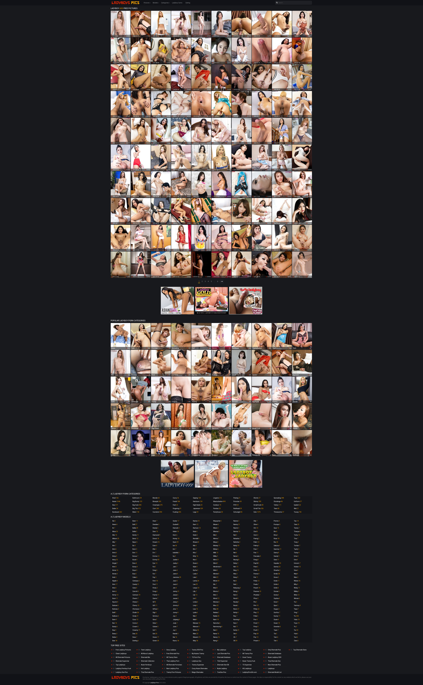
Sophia (277, 598)
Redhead (237, 508)
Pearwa (257, 591)
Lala (195, 577)
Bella (135, 528)
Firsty (155, 588)
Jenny (176, 591)
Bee (114, 641)
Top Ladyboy (246, 650)
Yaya (296, 609)
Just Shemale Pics (223, 653)
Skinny (257, 501)
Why (296, 584)
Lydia (195, 612)
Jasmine (177, 577)
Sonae (276, 591)
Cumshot (157, 512)
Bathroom (137, 498)
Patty (256, 581)
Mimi (216, 560)
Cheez (135, 602)
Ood (256, 531)
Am (114, 545)
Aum (115, 598)
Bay (114, 630)
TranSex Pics (221, 672)
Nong (235, 591)
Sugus (276, 609)
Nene (235, 556)
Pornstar (237, 501)
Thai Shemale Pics (147, 672)
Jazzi (175, 584)
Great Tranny (246, 657)
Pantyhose (218, 512)
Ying (296, 612)
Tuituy (296, 552)
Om (256, 528)
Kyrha (195, 570)
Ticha (297, 535)
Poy (256, 637)
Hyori (175, 542)
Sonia (276, 595)
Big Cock (137, 505)
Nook (235, 605)
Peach (257, 588)
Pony (256, 626)
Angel (115, 563)
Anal (115, 498)
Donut (156, 538)
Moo (215, 605)
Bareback (117, 512)
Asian (116, 501)
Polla (256, 616)
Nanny (236, 524)
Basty (115, 626)
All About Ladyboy (147, 653)
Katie (195, 535)
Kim (195, 549)
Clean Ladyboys (121, 653)
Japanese (198, 508)
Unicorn (297, 563)
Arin (114, 584)
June (175, 626)
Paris (256, 570)
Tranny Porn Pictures (173, 672)
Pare (256, 567)
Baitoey (115, 609)
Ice (175, 545)
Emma (156, 556)
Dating (188, 3)
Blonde (156, 498)
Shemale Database (223, 657)
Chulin (136, 612)
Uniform (298, 501)
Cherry (136, 605)
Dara (135, 637)
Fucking (177, 512)
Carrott (136, 591)
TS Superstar (247, 665)
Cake (135, 577)
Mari (195, 633)
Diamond (156, 535)
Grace (156, 637)
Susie (276, 619)
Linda (195, 602)
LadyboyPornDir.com (249, 672)
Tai (275, 633)
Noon (236, 609)
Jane (175, 570)
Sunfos (277, 612)
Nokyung (237, 588)
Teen (276, 508)
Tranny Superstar (198, 665)
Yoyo (297, 623)
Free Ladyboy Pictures (123, 650)
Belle (135, 531)
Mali (195, 619)
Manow (196, 626)
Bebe (114, 637)
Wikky (296, 591)
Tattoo (277, 505)
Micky (215, 549)
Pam (256, 549)
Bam (114, 619)
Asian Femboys (146, 665)
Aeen (114, 524)
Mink (215, 570)
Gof (154, 630)
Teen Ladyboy (146, 650)
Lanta (196, 581)
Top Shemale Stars (300, 650)
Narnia (236, 531)
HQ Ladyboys (246, 668)
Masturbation (219, 501)
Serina (277, 567)
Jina (175, 609)
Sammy (277, 549)
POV (236, 505)
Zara (296, 641)
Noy (235, 616)
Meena (216, 531)
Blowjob (157, 501)
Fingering (177, 508)
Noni (235, 595)
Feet (175, 505)
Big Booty (137, 501)
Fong (155, 591)
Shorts (257, 498)
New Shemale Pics (274, 665)
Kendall (196, 538)
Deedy (155, 528)
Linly (195, 605)
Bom (135, 549)
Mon (215, 595)
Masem (196, 637)
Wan (296, 577)
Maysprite (217, 521)
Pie (255, 602)
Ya (295, 602)
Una (296, 560)
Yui (296, 630)
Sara (276, 560)
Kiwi (195, 560)
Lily (195, 595)
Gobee (155, 626)
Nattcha (236, 542)
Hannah (176, 528)
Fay (154, 577)
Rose (276, 538)
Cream (135, 626)
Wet (296, 508)
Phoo (256, 598)
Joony (175, 612)
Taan (276, 630)
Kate (195, 531)
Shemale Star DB (223, 665)
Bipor (135, 542)
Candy (136, 584)
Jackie (176, 560)
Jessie (176, 598)
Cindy (135, 616)
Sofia (276, 584)
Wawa (297, 581)
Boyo (135, 570)
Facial (176, 501)
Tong (296, 542)
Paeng (256, 538)
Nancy (216, 637)
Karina (196, 521)
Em (154, 552)
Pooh (256, 630)
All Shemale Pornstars (174, 665)
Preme (277, 521)
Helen (176, 531)
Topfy (296, 549)
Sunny (277, 616)
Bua (134, 574)
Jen (175, 588)
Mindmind (217, 567)
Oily (255, 521)
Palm (256, 542)
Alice (115, 531)
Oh (235, 637)
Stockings (278, 501)
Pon (256, 619)
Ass (115, 505)
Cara (135, 588)
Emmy (156, 560)
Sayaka (277, 563)
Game (155, 598)
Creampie (157, 505)
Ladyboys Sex (196, 661)
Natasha (236, 538)
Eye (155, 563)
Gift (155, 605)
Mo (215, 584)
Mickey (216, 545)
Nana (216, 633)
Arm (114, 591)
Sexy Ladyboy (171, 650)
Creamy (136, 630)
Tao (296, 521)
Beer (135, 521)
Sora (276, 602)
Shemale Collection (147, 661)
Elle (154, 549)
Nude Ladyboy (222, 668)
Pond (256, 623)
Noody (236, 602)
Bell (135, 524)
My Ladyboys (221, 650)
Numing (236, 619)
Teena (297, 528)
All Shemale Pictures (123, 657)
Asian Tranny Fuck (248, 661)
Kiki (195, 545)
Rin (275, 531)
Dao (135, 633)
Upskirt (297, 505)
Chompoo (137, 609)
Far (154, 574)
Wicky (297, 588)
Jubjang (176, 619)
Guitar (176, 521)
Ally (114, 542)
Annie (115, 574)
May (195, 641)
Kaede (175, 633)
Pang (256, 560)
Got (155, 633)
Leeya (196, 588)
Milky (215, 556)
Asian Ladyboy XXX (274, 657)
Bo (134, 545)
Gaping (197, 498)
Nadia (216, 616)
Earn (155, 545)
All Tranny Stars (171, 657)
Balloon (115, 616)
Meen (215, 528)
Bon (135, 552)
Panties (217, 508)
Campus (136, 581)
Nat (235, 535)
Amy (115, 560)
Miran (216, 581)
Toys (297, 498)
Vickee (297, 567)
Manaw (196, 623)
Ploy (256, 612)
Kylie (195, 567)
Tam (276, 637)
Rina (276, 535)
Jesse (175, 595)
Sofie (276, 588)
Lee (195, 584)
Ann (114, 567)
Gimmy (156, 616)
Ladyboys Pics (154, 682)
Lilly (195, 591)
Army (115, 595)
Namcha (216, 623)
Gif (154, 602)
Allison (115, 538)
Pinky (256, 609)
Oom (256, 535)
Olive (256, 524)
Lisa (195, 609)
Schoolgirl (237, 512)
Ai (113, 528)
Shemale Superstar (122, 661)
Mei (215, 535)
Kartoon (197, 528)
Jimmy (176, 605)
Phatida (257, 595)
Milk (215, 552)
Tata (296, 524)
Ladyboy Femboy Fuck (123, 668)
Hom (175, 535)
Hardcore (197, 501)
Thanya (297, 531)
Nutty (236, 630)
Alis (114, 535)
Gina (155, 619)
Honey (176, 538)
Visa (296, 570)
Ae (114, 521)
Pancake (257, 556)
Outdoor (217, 505)
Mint (215, 577)
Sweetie (277, 626)
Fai (154, 567)
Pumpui (277, 524)
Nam (216, 619)
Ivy (174, 556)
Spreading (279, 498)
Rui (276, 542)
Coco (135, 619)
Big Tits (137, 508)
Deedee (156, 524)
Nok (235, 584)
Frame (156, 595)
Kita (195, 552)
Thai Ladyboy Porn (172, 661)
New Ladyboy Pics (172, 668)
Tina (296, 538)
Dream (156, 542)
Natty (236, 545)
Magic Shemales (197, 672)
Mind (215, 563)
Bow (135, 563)
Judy (175, 623)
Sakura (277, 545)
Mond (216, 598)
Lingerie (217, 498)
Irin (174, 549)
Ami (114, 549)
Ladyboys (271, 668)
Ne (235, 549)
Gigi (154, 612)
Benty (136, 535)
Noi (235, 581)
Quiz (276, 528)
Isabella (176, 552)
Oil (235, 641)
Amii (114, 552)
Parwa (256, 574)
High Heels (197, 505)
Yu (295, 626)
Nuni (235, 623)
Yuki (296, 633)
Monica (216, 602)
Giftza (155, 609)
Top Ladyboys (120, 665)
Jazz (175, 581)
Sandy (276, 556)
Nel (235, 552)
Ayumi (115, 602)
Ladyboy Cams (177, 3)
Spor (276, 605)
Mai (195, 616)
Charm (135, 598)
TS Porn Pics (196, 657)
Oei (235, 633)
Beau (114, 633)
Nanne (236, 521)
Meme (216, 538)
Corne (135, 623)
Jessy (175, 602)
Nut (235, 626)
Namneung (217, 626)
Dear (155, 521)
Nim (235, 567)
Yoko (297, 619)
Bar (114, 623)
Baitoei (115, 605)
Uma (296, 556)
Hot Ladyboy (145, 668)
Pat (256, 577)
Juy (175, 630)
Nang (215, 641)
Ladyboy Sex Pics (122, 672)
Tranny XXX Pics (197, 650)
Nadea (216, 612)
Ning (236, 570)
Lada (195, 574)
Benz (135, 538)
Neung (236, 560)
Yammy (297, 605)
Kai (175, 637)
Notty (235, 612)
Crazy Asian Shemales (200, 668)
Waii (296, 574)
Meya (215, 542)
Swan (277, 623)
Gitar (155, 623)
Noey (235, 577)
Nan (215, 630)
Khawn (196, 542)
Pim (256, 605)
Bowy (135, 567)
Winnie (297, 598)
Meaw (216, 524)
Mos (215, 609)
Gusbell (176, 524)
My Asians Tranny (198, 653)
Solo (257, 512)
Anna (115, 570)
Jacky (175, 563)
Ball (114, 612)
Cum (156, 508)
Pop (256, 633)
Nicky (235, 563)
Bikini (136, 512)
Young (297, 512)
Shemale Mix (145, 657)
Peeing (236, 498)
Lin (194, 598)
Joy (175, 616)
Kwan (195, 563)
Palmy (256, 545)
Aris (114, 588)
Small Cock (258, 505)
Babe (115, 508)
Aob (114, 577)
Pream (257, 641)
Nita (235, 574)
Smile (277, 574)
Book (135, 560)
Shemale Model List (275, 672)
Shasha (277, 570)
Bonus (135, 556)
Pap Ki (256, 563)
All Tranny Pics (247, 653)
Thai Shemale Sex (274, 661)
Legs (195, 512)
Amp (114, 556)
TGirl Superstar (222, 661)
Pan (256, 552)
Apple (115, 581)
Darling (136, 641)
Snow (276, 577)
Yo (296, 616)
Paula (256, 584)
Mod (215, 588)
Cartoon (136, 595)
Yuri (296, 637)
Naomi (236, 528)
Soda (276, 581)
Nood (235, 598)
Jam (175, 567)
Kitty (195, 556)
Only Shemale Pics (274, 650)
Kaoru (176, 641)
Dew (155, 531)
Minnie (216, 574)
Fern (155, 581)
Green (156, 641)
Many (196, 630)
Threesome (279, 512)
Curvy (176, 498)
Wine (296, 595)
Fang (155, 570)
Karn (195, 524)
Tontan (297, 545)
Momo (216, 591)
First (155, 584)
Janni (175, 574)
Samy (276, 552)
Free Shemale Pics (172, 653)
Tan (276, 641)
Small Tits (258, 508)
